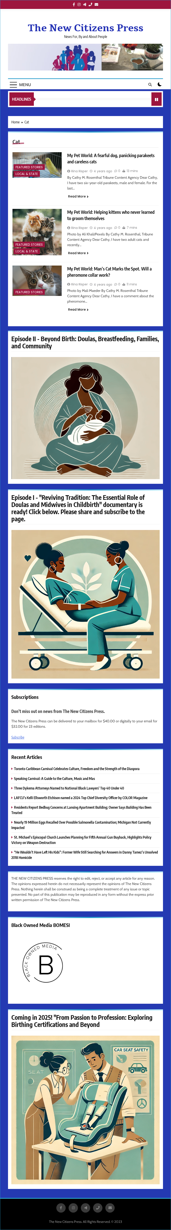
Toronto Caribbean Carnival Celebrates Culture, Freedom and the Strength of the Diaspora (77, 768)
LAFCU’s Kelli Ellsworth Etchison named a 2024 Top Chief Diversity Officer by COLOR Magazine (80, 797)
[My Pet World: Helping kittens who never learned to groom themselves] (37, 232)
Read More (77, 196)
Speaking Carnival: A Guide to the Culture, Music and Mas (54, 778)
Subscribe (17, 737)
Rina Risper (79, 171)
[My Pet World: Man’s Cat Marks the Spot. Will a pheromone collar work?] (37, 281)
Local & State (27, 174)
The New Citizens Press (85, 28)
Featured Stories (29, 167)
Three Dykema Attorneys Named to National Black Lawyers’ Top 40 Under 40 (69, 788)
